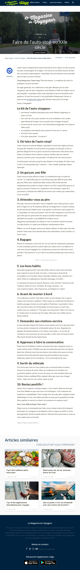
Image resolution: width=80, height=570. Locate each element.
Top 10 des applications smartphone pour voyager (17, 503)
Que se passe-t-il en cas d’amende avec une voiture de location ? (57, 503)
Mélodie (39, 34)
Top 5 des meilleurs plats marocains (17, 471)
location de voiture (34, 99)
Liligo (9, 509)
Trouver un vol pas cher (46, 549)
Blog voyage (9, 58)
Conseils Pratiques (40, 52)
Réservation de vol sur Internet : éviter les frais (57, 471)
